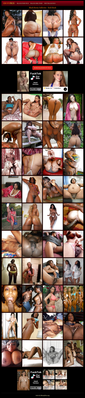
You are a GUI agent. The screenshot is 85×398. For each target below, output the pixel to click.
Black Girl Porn (36, 3)
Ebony (8, 3)
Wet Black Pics (49, 3)
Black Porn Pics (23, 3)
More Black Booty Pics (42, 68)
